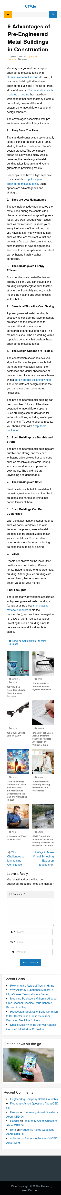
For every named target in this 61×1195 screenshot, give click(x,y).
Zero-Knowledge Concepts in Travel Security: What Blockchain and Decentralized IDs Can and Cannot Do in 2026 (17, 790)
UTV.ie (30, 6)
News (24, 59)
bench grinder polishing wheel (33, 380)
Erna (13, 1130)
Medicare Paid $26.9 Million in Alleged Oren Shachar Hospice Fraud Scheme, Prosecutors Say (31, 1002)
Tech (14, 682)
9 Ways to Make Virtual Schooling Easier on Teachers (43, 858)
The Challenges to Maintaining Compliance (15, 858)
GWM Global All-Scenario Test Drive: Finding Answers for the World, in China (43, 841)
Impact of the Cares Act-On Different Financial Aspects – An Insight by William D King (42, 739)
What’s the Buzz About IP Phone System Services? (41, 686)
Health (15, 679)
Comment (19, 894)
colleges (15, 1138)
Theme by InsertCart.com (37, 1188)
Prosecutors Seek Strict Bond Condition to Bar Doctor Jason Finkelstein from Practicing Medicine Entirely (32, 1016)
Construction (29, 640)
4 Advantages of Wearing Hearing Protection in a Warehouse (41, 786)
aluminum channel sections (23, 77)
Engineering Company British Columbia (34, 1099)
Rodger (14, 1121)
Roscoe (14, 1112)
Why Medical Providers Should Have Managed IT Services (16, 691)
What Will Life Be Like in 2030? (16, 734)
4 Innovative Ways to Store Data (16, 838)
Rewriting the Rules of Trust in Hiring (32, 985)
